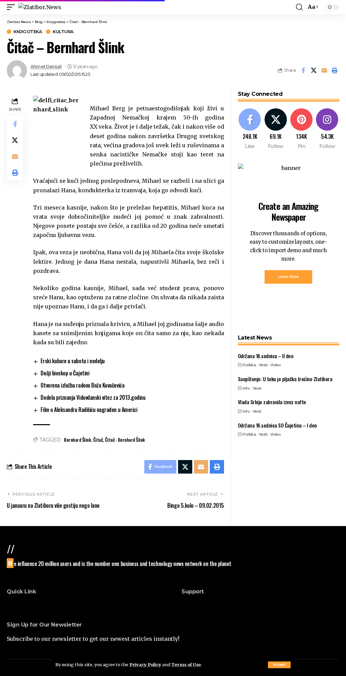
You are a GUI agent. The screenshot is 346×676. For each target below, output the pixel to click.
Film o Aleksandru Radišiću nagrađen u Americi (89, 410)
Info (246, 388)
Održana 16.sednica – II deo (266, 355)
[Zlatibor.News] (39, 7)
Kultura (63, 31)
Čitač (98, 439)
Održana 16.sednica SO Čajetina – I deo (277, 425)
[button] (279, 664)
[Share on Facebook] (303, 70)
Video (275, 365)
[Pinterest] (301, 129)
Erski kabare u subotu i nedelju (72, 361)
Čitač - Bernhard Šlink (125, 439)
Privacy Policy (145, 664)
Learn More (288, 277)
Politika (249, 365)
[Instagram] (327, 129)
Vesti (263, 365)
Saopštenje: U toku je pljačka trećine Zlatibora (285, 379)
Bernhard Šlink (77, 439)
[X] (276, 129)
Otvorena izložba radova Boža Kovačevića (82, 385)
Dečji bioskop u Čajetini (65, 373)
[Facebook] (250, 129)
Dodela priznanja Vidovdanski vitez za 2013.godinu (93, 397)
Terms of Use (186, 664)
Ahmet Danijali (46, 66)
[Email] (324, 70)
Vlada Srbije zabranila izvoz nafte (272, 402)
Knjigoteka (28, 31)
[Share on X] (313, 70)
